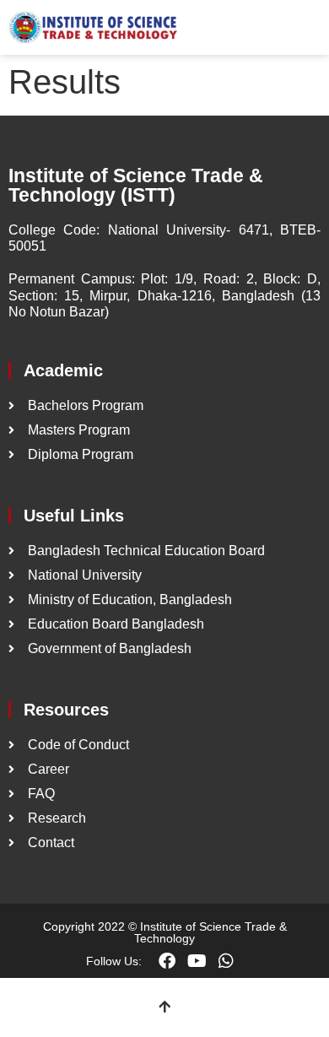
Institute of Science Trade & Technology (210, 932)
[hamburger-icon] (302, 28)
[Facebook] (167, 961)
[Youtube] (196, 961)
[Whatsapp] (226, 961)
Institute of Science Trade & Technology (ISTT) (135, 185)
